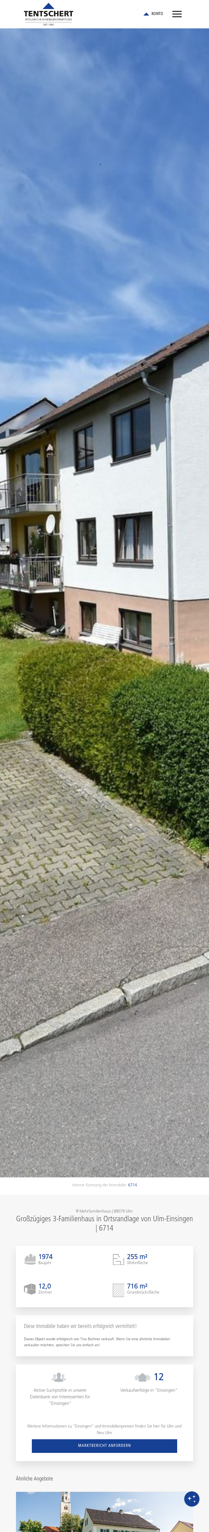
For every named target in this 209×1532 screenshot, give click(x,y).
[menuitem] (177, 14)
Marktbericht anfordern (104, 1446)
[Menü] (177, 14)
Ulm (170, 1427)
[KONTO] (153, 14)
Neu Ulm (104, 1433)
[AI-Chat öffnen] (191, 1499)
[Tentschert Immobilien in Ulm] (48, 14)
